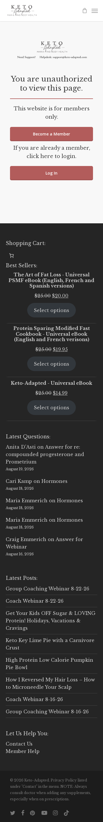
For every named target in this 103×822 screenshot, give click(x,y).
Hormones (54, 481)
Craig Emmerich (26, 539)
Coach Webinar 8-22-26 (35, 601)
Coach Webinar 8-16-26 (34, 699)
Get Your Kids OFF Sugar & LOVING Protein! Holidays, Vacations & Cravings (51, 620)
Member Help (22, 751)
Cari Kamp (19, 481)
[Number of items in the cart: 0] (11, 255)
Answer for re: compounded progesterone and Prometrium (45, 454)
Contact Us (19, 744)
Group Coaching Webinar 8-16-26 (47, 711)
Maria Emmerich (26, 500)
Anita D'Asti (21, 447)
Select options (51, 310)
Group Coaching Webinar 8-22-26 (47, 589)
